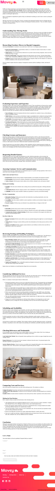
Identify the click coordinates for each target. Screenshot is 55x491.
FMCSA (20, 56)
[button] (23, 1)
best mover (10, 46)
